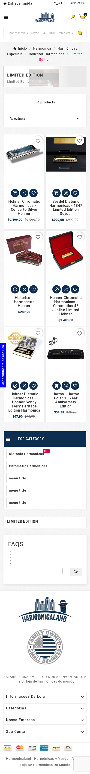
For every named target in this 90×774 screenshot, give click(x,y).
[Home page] (45, 609)
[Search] (80, 33)
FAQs (16, 544)
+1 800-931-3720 (70, 3)
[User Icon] (73, 17)
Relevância (45, 118)
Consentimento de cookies (3, 365)
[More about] (45, 550)
